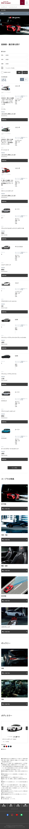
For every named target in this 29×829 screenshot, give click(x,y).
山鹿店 (2, 342)
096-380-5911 (4, 115)
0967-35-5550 (4, 235)
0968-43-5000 (4, 344)
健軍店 (2, 269)
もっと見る (14, 468)
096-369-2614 (4, 271)
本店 (2, 306)
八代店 (2, 378)
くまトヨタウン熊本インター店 (8, 113)
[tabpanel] (14, 25)
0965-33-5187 (4, 380)
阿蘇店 (2, 233)
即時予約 (4, 119)
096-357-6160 (4, 308)
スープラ (3, 10)
